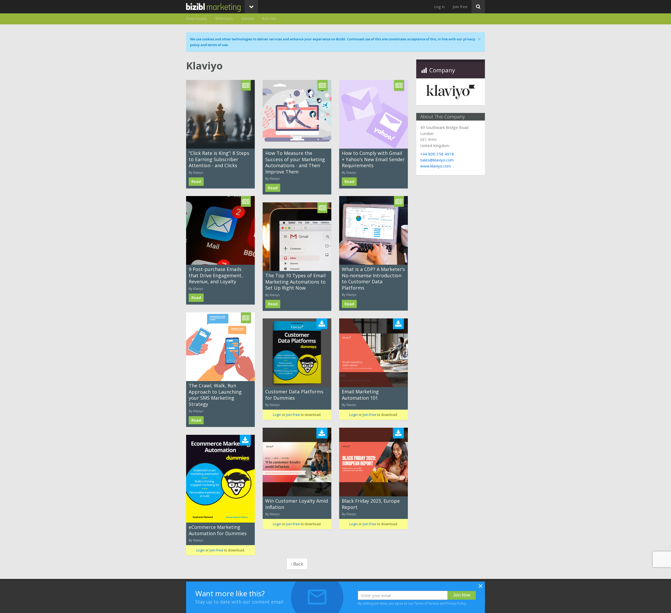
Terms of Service (426, 603)
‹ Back (297, 564)
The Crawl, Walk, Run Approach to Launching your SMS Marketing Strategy (215, 394)
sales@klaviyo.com (437, 159)
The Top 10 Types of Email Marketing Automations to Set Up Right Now (295, 281)
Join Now (461, 595)
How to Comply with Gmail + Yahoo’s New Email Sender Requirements (373, 159)
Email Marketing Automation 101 (360, 394)
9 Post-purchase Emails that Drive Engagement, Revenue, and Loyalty (216, 275)
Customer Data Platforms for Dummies (294, 394)
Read (196, 181)
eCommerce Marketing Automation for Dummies (218, 530)
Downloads (196, 18)
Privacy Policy (456, 603)
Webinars (224, 18)
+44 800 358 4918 (437, 153)
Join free (460, 6)
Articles (269, 18)
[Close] (480, 587)
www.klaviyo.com (435, 166)
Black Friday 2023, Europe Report (371, 504)
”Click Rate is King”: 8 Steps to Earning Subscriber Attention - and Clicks (219, 159)
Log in (439, 6)
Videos (247, 18)
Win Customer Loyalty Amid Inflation (296, 504)
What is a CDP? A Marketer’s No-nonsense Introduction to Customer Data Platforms (373, 278)
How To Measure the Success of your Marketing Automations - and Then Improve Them (295, 162)
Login (277, 414)
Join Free (293, 414)
